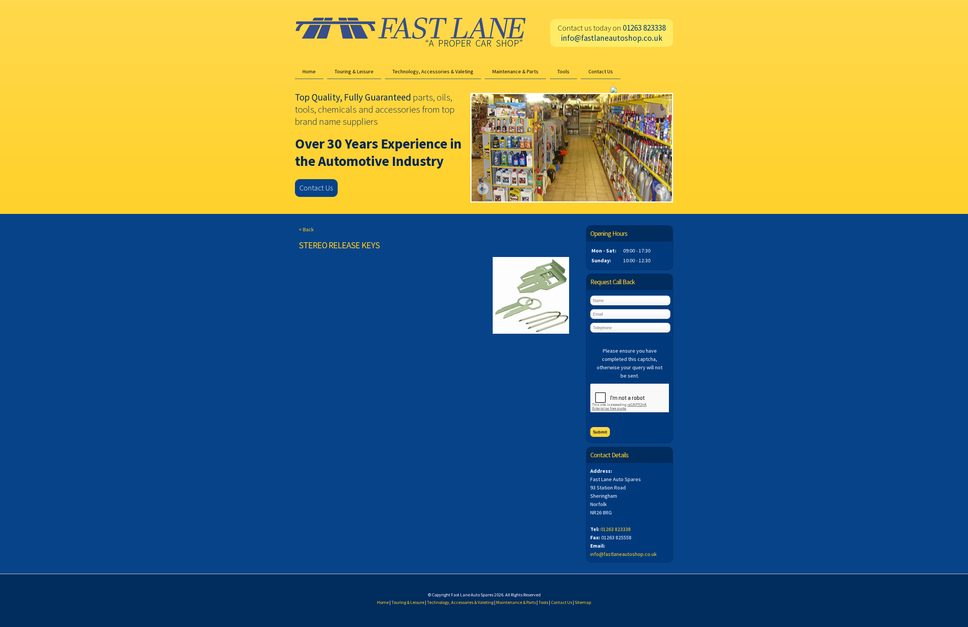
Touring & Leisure (354, 71)
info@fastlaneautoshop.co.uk (611, 38)
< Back (306, 229)
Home (309, 71)
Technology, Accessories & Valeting (432, 71)
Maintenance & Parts (515, 71)
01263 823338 (615, 529)
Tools (563, 71)
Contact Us (600, 71)
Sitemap (583, 602)
